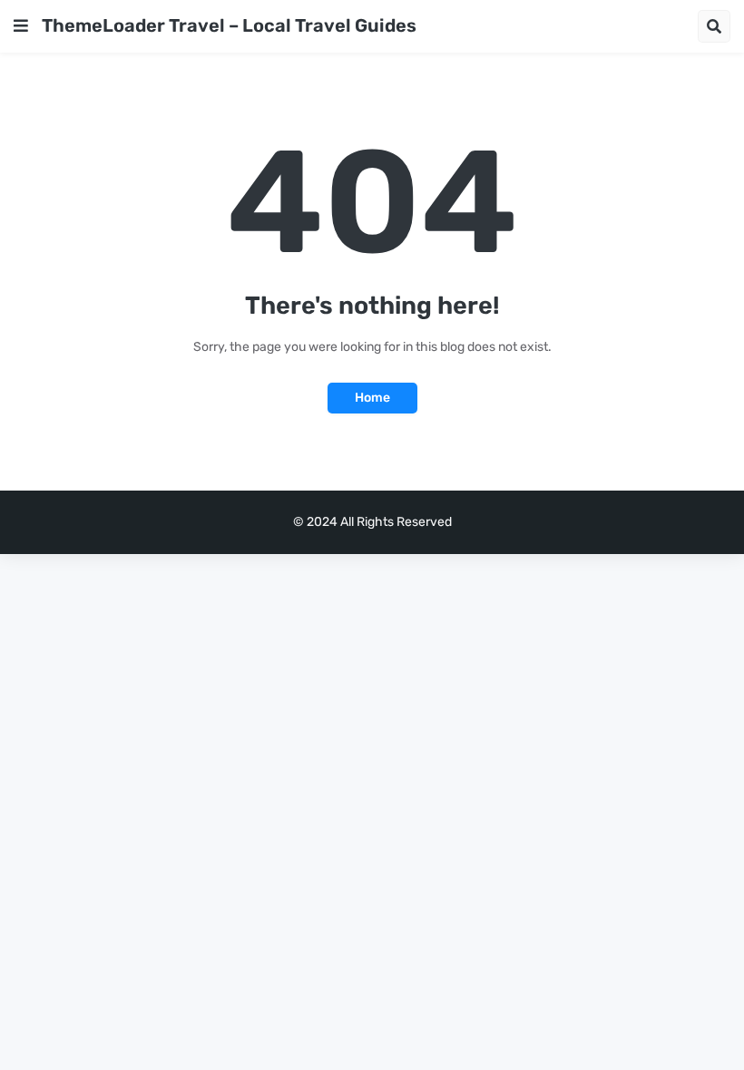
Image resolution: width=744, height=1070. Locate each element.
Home (372, 397)
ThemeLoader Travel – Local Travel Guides (229, 25)
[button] (21, 26)
